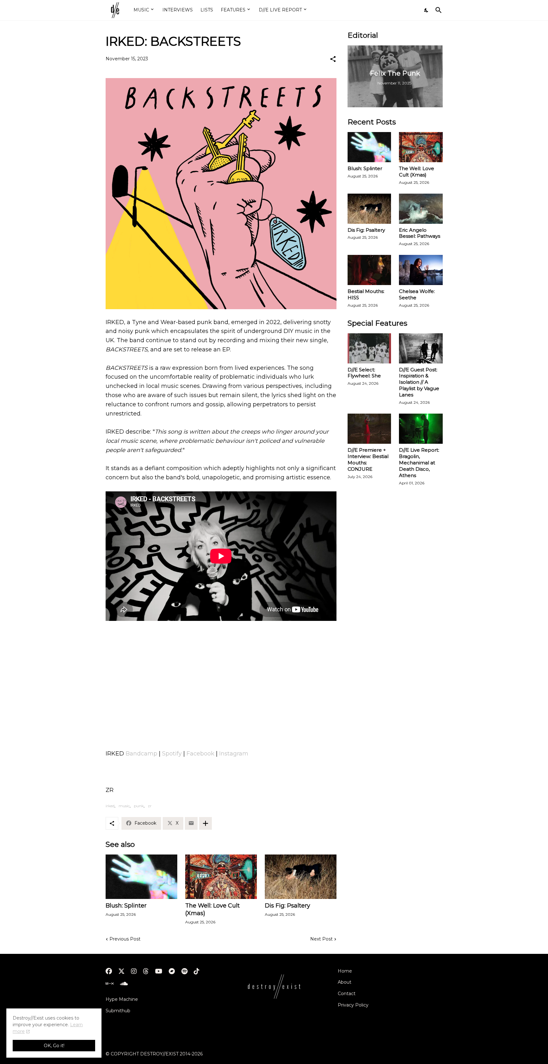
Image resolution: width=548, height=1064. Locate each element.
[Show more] (205, 823)
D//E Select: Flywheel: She (364, 373)
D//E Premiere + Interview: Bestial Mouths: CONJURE (368, 459)
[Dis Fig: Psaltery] (300, 877)
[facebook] (109, 971)
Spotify (172, 753)
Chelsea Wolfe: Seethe (417, 294)
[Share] (332, 59)
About (344, 982)
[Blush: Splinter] (141, 877)
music (124, 805)
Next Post (321, 939)
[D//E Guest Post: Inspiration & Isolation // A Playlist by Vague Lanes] (421, 348)
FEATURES (233, 10)
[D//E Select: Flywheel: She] (369, 348)
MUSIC (141, 10)
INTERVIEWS (177, 10)
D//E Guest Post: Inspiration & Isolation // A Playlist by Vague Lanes (419, 382)
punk (139, 805)
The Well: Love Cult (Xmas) (212, 909)
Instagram (233, 753)
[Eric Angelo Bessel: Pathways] (421, 209)
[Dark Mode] (426, 10)
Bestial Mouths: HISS (366, 294)
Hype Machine (122, 999)
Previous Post (124, 939)
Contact (347, 993)
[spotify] (184, 971)
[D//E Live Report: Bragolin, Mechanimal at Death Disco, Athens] (421, 429)
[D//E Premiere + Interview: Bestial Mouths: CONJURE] (369, 429)
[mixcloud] (110, 984)
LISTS (206, 10)
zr (150, 805)
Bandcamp (141, 753)
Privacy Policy (353, 1005)
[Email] (191, 823)
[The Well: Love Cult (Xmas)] (221, 877)
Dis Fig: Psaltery (287, 905)
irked (110, 805)
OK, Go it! (54, 1045)
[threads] (146, 971)
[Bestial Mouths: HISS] (369, 270)
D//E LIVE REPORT (280, 10)
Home (345, 971)
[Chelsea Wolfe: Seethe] (421, 270)
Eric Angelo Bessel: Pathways (419, 233)
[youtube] (158, 971)
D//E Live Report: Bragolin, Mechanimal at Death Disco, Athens (419, 462)
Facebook (200, 753)
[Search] (437, 10)
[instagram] (134, 971)
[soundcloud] (124, 984)
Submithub (118, 1011)
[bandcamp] (172, 971)
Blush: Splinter (126, 905)
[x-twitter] (121, 971)
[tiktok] (196, 971)
